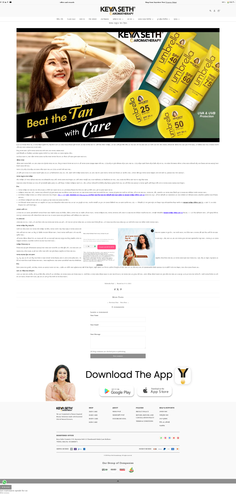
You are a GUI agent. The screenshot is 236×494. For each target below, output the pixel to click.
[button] (85, 246)
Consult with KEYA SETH (106, 247)
